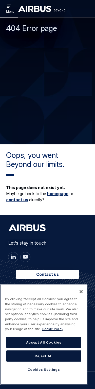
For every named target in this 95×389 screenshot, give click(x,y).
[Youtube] (25, 257)
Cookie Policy (52, 329)
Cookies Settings (44, 369)
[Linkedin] (13, 257)
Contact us (47, 274)
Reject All (44, 356)
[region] (43, 334)
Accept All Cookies (44, 342)
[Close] (81, 291)
